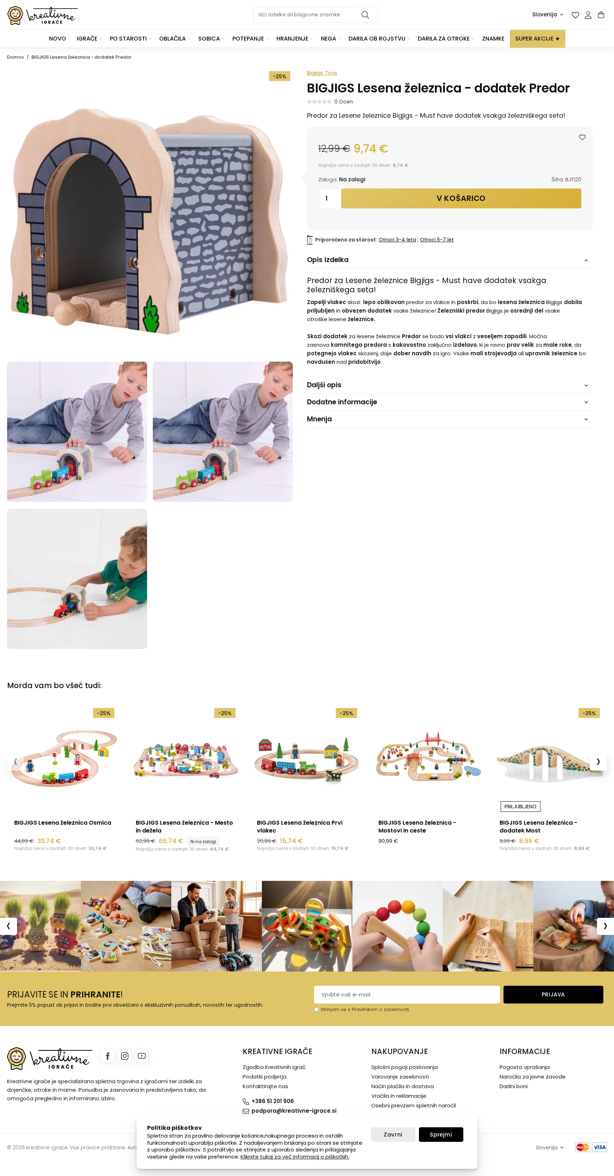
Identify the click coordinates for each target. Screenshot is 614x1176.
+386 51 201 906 (273, 1101)
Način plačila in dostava (402, 1086)
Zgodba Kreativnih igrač (274, 1067)
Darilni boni (514, 1086)
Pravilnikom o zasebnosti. (381, 1009)
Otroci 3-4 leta (397, 239)
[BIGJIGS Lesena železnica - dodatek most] (549, 758)
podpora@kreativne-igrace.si (294, 1110)
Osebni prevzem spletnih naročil (413, 1105)
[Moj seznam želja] (575, 15)
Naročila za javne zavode (533, 1076)
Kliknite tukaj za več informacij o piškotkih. (295, 1156)
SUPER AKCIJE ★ (537, 38)
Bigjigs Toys (322, 72)
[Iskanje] (366, 14)
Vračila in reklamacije (398, 1096)
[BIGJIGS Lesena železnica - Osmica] (64, 758)
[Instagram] (124, 1056)
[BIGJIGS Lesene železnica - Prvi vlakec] (307, 758)
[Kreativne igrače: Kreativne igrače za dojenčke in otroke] (42, 15)
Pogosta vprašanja (525, 1067)
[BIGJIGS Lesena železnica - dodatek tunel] (77, 432)
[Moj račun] (588, 15)
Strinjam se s (335, 1009)
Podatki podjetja (264, 1076)
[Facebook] (107, 1056)
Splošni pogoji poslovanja (404, 1067)
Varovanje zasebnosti (400, 1076)
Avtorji (135, 1147)
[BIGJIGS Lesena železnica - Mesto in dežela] (185, 758)
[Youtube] (142, 1056)
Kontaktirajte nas (265, 1086)
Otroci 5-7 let (437, 239)
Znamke (493, 38)
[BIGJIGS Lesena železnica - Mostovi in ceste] (428, 758)
